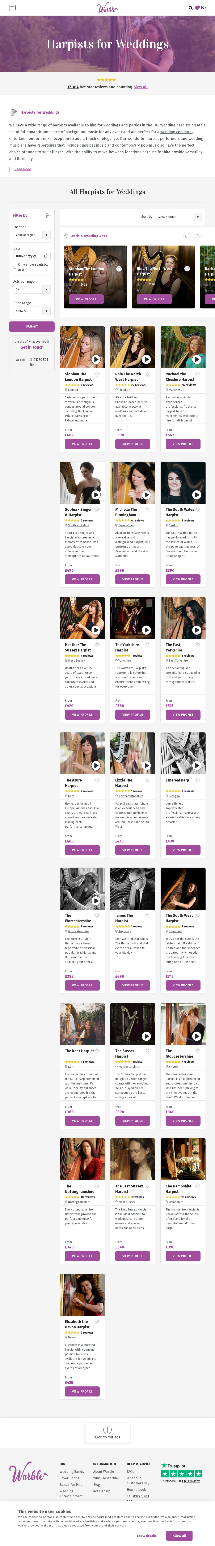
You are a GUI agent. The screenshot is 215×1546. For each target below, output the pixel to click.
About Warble (103, 1472)
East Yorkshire (178, 660)
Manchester (177, 390)
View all (141, 87)
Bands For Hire (71, 1485)
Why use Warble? (106, 1478)
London (73, 390)
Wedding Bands (72, 1472)
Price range (22, 303)
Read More (22, 169)
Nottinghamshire (79, 1202)
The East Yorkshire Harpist (174, 650)
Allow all (179, 1536)
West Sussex (76, 660)
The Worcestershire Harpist (78, 921)
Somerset (175, 931)
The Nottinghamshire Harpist (79, 1191)
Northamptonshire (130, 796)
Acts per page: (24, 281)
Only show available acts (33, 267)
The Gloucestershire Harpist (179, 1056)
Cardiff (173, 525)
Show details (147, 1536)
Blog (96, 1485)
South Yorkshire (78, 525)
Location (19, 227)
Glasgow (174, 796)
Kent (71, 796)
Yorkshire (124, 660)
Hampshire (176, 1202)
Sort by (146, 217)
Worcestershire (78, 931)
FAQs (130, 1472)
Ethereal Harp (177, 780)
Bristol (173, 1067)
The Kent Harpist (79, 1051)
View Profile (86, 299)
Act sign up (101, 1491)
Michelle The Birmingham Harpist (126, 515)
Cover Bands (69, 1478)
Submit (32, 326)
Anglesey (124, 931)
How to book (136, 1490)
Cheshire (124, 390)
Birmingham (126, 525)
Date (17, 248)
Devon (72, 1337)
